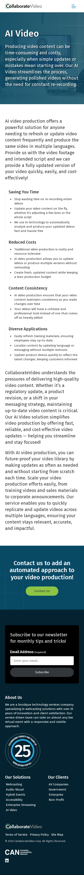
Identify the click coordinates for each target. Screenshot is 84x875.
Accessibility (14, 800)
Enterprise (56, 794)
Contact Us (42, 591)
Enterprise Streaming (21, 805)
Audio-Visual (15, 789)
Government (57, 789)
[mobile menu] (74, 6)
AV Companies (59, 784)
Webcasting (14, 784)
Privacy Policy (39, 834)
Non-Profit (56, 800)
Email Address (28, 652)
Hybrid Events (15, 794)
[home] (23, 6)
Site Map (57, 834)
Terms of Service (16, 834)
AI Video (11, 810)
